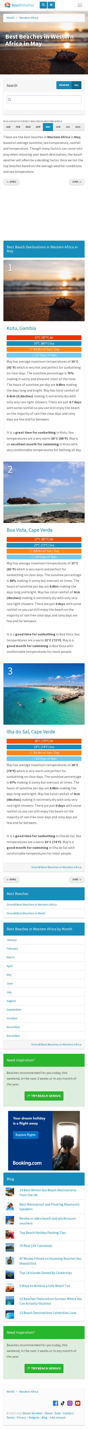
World (10, 18)
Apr (38, 126)
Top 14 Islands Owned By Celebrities (45, 1273)
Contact (68, 1413)
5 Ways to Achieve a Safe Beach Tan (44, 1286)
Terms (11, 1417)
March (10, 957)
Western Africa (28, 18)
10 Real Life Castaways (35, 1245)
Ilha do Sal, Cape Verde (31, 731)
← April (11, 181)
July (9, 992)
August (11, 1001)
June (10, 983)
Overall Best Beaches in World (26, 913)
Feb (18, 126)
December (13, 1036)
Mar (28, 126)
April (9, 966)
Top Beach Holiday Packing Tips (42, 1232)
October (12, 1018)
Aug (78, 126)
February (12, 948)
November (13, 1027)
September (14, 1009)
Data (58, 1413)
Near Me (64, 85)
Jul (68, 126)
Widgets (34, 1417)
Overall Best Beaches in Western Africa (56, 867)
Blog (10, 1178)
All (77, 85)
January (12, 940)
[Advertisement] (44, 214)
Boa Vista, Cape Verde (30, 530)
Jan (8, 126)
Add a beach (58, 1417)
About (49, 1413)
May (48, 126)
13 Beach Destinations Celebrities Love (47, 1313)
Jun (58, 126)
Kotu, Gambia (21, 328)
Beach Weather (33, 1413)
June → (76, 181)
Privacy (21, 1417)
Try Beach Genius (45, 1095)
